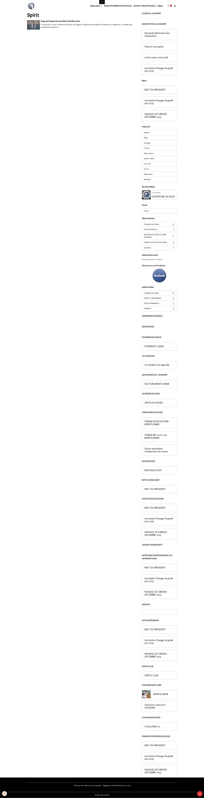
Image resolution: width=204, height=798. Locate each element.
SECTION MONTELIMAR (156, 384)
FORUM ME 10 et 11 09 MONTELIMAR (155, 436)
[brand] (31, 6)
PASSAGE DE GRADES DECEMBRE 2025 (155, 115)
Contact (147, 148)
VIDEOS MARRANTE (159, 303)
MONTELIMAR (160, 694)
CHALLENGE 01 (152, 726)
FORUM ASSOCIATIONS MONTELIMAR (156, 423)
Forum (146, 169)
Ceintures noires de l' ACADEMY (155, 706)
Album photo (148, 153)
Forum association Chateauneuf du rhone (156, 450)
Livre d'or (147, 164)
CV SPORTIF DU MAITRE (156, 365)
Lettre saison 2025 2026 (156, 57)
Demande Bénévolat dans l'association (157, 34)
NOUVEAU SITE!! (153, 470)
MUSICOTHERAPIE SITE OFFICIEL (118, 6)
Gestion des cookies (102, 795)
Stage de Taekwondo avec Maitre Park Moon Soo (60, 21)
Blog (145, 138)
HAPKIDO (159, 309)
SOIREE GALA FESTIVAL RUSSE (159, 242)
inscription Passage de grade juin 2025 (158, 69)
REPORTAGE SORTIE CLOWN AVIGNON (159, 236)
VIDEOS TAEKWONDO (159, 298)
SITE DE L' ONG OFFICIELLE (144, 6)
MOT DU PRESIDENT (155, 89)
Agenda (146, 133)
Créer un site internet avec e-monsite (87, 786)
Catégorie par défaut (159, 224)
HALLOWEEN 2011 (159, 229)
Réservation (95, 6)
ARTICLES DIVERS (153, 402)
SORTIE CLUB (151, 675)
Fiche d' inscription (154, 46)
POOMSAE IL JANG (154, 346)
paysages (159, 248)
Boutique (147, 179)
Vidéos (160, 6)
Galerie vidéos (149, 159)
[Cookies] (4, 793)
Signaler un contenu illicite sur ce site (116, 786)
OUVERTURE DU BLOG (163, 196)
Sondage (147, 143)
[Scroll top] (199, 793)
